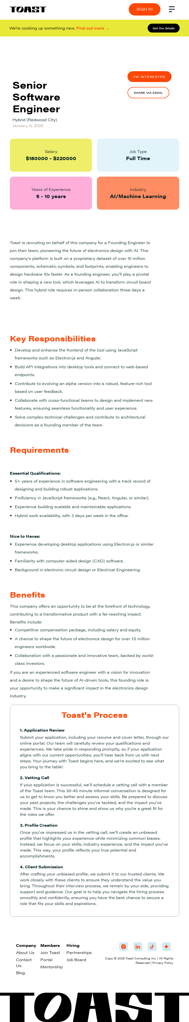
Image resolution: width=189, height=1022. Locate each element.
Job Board (76, 959)
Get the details (164, 28)
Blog (20, 972)
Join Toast (50, 952)
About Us (25, 952)
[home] (28, 9)
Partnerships (79, 952)
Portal (46, 959)
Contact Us (24, 962)
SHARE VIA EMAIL (148, 92)
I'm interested (149, 76)
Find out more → (93, 28)
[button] (171, 9)
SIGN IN (145, 9)
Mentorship (51, 967)
